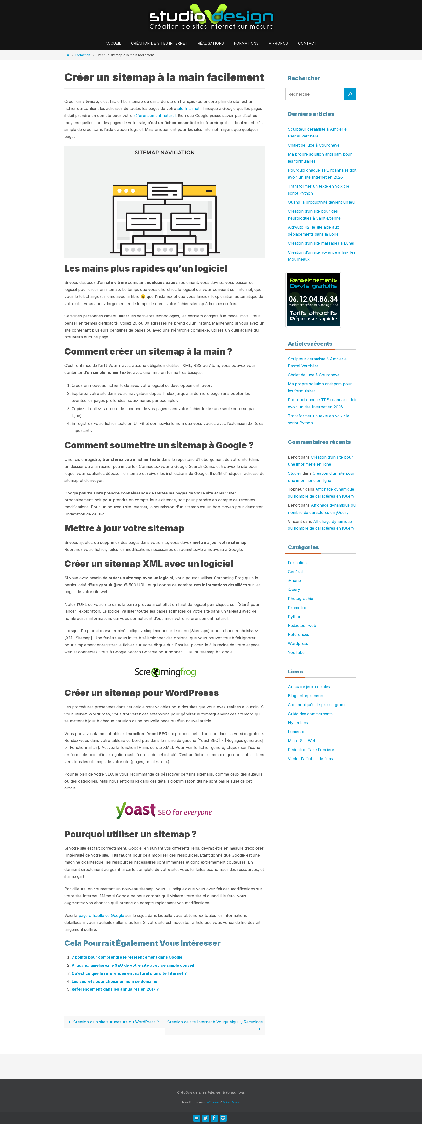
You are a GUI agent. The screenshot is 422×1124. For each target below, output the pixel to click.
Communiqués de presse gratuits (318, 704)
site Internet (188, 108)
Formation (82, 55)
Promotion (297, 607)
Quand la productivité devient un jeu (321, 202)
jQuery (294, 589)
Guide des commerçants (310, 713)
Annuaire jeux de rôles (309, 686)
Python (294, 616)
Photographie (300, 598)
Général (295, 571)
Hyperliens (298, 722)
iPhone (294, 580)
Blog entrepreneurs (306, 695)
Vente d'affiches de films (310, 758)
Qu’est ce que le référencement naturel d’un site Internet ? (129, 973)
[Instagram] (223, 1118)
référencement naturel (155, 115)
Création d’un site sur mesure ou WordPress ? (115, 1021)
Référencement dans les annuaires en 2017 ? (115, 989)
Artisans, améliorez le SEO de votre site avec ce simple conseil (133, 965)
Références (298, 634)
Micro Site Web (302, 740)
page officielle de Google (101, 915)
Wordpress (298, 643)
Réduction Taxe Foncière (311, 749)
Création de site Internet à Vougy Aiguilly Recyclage (215, 1021)
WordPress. (232, 1102)
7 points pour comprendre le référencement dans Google (127, 957)
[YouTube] (196, 1118)
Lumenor (296, 731)
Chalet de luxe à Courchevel (314, 145)
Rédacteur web (302, 625)
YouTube (296, 652)
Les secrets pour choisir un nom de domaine (114, 981)
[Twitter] (205, 1118)
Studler (294, 473)
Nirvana (213, 1102)
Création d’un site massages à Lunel (321, 243)
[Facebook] (214, 1118)
